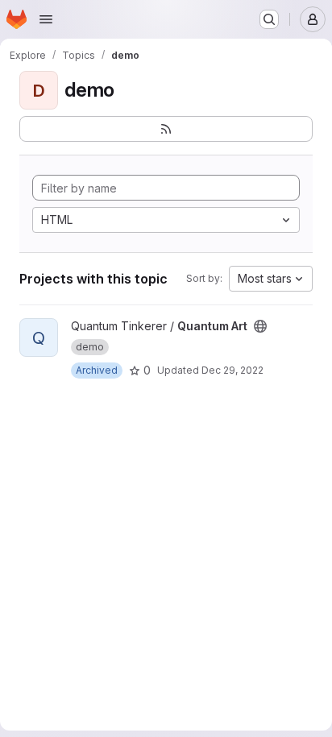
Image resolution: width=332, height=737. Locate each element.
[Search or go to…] (269, 19)
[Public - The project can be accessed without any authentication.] (260, 326)
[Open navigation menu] (46, 19)
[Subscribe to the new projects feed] (166, 129)
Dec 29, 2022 (232, 370)
